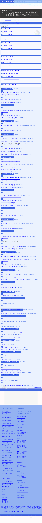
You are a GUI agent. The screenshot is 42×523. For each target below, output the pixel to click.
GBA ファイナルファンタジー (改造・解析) (8, 99)
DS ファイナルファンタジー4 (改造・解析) (8, 151)
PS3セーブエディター (4, 238)
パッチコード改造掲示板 (21, 441)
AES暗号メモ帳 (5, 507)
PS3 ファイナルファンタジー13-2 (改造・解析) (9, 287)
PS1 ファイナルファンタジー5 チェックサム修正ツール (10, 164)
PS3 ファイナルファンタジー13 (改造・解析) (8, 285)
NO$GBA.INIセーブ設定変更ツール (7, 439)
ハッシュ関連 (22, 507)
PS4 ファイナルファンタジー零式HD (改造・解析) (9, 349)
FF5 (13, 13)
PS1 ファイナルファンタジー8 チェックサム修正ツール (10, 211)
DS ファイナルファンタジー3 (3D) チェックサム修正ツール (11, 125)
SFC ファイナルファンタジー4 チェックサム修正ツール (10, 138)
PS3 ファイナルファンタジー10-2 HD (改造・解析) (9, 266)
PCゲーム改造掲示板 (20, 472)
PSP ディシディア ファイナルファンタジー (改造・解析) (10, 369)
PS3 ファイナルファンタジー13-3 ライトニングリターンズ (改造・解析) (13, 289)
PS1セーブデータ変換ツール (6, 423)
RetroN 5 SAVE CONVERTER (6, 455)
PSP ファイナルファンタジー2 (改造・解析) (8, 118)
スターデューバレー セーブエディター (8, 481)
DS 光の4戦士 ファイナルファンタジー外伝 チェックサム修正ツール (12, 332)
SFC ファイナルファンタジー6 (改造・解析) (8, 184)
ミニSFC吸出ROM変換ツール (6, 445)
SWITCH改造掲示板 (20, 465)
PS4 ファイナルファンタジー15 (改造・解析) (8, 295)
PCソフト (3, 491)
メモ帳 (2, 507)
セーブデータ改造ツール (5, 411)
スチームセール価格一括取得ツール (23, 487)
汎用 (21, 1)
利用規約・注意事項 (20, 497)
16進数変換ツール (20, 427)
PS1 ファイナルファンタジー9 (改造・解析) (8, 226)
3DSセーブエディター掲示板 (22, 447)
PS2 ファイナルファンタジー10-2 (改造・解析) (9, 264)
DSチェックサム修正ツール (6, 450)
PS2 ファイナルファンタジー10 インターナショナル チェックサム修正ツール (14, 236)
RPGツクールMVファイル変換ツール (8, 463)
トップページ (4, 406)
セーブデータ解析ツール (21, 424)
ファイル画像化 (25, 508)
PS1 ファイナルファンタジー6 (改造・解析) (8, 187)
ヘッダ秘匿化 (38, 508)
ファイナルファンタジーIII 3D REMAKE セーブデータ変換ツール (17, 15)
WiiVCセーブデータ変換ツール (6, 430)
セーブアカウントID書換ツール (6, 412)
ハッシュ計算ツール (28, 507)
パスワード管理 (3, 508)
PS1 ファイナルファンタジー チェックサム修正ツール (10, 94)
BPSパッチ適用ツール (5, 502)
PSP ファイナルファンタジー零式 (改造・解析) (9, 347)
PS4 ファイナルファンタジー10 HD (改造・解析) (9, 249)
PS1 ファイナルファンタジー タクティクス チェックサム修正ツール (12, 378)
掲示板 (19, 1)
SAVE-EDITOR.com (38, 515)
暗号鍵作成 (34, 507)
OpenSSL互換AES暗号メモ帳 (14, 507)
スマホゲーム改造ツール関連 (6, 471)
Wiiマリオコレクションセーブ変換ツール (8, 433)
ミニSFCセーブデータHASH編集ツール (8, 444)
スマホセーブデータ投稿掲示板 (21, 477)
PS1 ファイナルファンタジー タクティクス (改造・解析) (10, 383)
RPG (25, 1)
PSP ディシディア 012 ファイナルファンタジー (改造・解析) (11, 370)
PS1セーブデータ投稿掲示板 (21, 457)
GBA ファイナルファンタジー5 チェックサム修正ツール (10, 162)
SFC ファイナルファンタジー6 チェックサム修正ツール (10, 177)
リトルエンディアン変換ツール (22, 429)
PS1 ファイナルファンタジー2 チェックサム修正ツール (10, 110)
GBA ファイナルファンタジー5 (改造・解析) (8, 169)
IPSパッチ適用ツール (4, 500)
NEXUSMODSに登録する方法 (6, 487)
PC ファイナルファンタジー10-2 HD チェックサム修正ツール (11, 256)
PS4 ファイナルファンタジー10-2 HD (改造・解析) (9, 267)
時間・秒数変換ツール (20, 430)
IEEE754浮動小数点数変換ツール (22, 432)
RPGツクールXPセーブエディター (7, 466)
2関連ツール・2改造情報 (6, 420)
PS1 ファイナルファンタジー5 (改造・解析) (8, 171)
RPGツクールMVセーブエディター (7, 462)
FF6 (14, 13)
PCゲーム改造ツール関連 (6, 478)
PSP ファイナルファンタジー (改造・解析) (8, 102)
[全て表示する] (39, 17)
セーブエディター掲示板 (22, 440)
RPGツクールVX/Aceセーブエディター (8, 465)
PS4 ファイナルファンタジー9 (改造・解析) (8, 228)
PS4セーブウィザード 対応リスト (7, 426)
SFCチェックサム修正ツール (6, 447)
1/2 (31, 1)
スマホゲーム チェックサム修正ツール (8, 473)
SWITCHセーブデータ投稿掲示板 (21, 466)
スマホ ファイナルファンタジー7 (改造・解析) (9, 203)
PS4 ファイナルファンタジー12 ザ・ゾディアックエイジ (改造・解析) (13, 279)
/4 (28, 1)
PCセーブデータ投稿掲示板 (21, 473)
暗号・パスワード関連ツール (5, 506)
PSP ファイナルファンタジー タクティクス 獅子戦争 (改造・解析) (12, 385)
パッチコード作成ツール (21, 419)
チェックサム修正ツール (21, 421)
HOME (16, 1)
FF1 (6, 13)
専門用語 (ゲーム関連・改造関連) (22, 492)
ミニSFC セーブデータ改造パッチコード (8, 442)
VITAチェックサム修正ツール (7, 417)
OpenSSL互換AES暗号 (35, 506)
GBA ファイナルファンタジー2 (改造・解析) (8, 115)
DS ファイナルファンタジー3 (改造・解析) (8, 130)
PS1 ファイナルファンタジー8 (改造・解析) (8, 215)
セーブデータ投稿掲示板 (21, 442)
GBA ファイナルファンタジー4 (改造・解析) (8, 149)
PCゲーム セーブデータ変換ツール (7, 483)
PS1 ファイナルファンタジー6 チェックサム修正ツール (10, 180)
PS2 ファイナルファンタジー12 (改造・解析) (8, 277)
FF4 (11, 13)
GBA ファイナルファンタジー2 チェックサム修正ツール (10, 108)
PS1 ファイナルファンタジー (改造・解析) (8, 100)
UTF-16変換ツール (20, 435)
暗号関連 (12, 506)
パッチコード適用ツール (21, 418)
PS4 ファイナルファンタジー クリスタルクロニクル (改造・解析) (12, 313)
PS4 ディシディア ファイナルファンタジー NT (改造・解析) (11, 372)
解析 (23, 1)
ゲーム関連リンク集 (20, 490)
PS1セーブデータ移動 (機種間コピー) (8, 425)
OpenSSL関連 (29, 506)
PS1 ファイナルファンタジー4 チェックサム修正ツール (10, 141)
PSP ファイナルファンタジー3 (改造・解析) (8, 131)
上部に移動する (38, 387)
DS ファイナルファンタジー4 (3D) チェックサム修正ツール (11, 144)
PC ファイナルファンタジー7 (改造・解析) (8, 202)
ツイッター (40, 517)
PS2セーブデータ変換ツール (6, 422)
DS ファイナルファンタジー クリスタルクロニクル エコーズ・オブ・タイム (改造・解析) (16, 324)
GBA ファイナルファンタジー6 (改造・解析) (8, 185)
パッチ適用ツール (4, 499)
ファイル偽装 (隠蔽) (32, 508)
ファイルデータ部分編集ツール (22, 416)
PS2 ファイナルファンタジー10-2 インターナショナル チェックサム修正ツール (14, 259)
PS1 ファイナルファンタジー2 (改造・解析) (8, 117)
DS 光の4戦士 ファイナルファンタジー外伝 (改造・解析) (10, 337)
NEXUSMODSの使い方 (5, 486)
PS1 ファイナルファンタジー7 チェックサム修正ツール (10, 193)
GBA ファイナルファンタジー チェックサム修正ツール (10, 92)
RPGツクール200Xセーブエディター (7, 468)
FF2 (8, 13)
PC (38, 1)
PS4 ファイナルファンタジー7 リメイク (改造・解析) (10, 205)
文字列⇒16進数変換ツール (21, 433)
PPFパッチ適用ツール (5, 501)
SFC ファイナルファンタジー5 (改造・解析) (8, 167)
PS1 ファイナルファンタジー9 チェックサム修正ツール (10, 223)
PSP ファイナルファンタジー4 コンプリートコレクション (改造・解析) (13, 154)
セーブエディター (5, 413)
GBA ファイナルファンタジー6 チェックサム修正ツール (10, 179)
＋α (40, 1)
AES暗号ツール (22, 506)
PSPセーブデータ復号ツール (5, 380)
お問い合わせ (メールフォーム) (32, 517)
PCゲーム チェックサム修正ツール (7, 484)
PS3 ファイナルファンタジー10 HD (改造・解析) (9, 248)
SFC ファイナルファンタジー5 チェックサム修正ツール (10, 161)
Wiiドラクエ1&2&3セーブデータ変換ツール (8, 431)
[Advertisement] (21, 6)
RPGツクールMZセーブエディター (7, 460)
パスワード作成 (38, 507)
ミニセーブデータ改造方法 (7, 441)
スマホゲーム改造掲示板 (20, 476)
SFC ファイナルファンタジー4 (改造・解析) (8, 148)
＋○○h (27, 419)
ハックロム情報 (4, 497)
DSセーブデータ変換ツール (6, 436)
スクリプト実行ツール (20, 436)
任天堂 (36, 1)
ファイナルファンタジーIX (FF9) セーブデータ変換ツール (16, 14)
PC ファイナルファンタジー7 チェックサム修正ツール (10, 195)
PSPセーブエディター (4, 95)
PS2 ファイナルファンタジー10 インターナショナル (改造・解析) (12, 246)
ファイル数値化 (19, 508)
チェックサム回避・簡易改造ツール (23, 422)
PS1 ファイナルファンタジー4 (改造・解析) (8, 153)
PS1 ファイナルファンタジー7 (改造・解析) (8, 200)
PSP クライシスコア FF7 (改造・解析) (7, 359)
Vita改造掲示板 (20, 462)
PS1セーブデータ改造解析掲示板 (21, 456)
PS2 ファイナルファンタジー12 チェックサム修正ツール (10, 274)
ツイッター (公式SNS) (20, 482)
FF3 (10, 13)
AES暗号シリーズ (17, 506)
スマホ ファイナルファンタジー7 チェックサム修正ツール (11, 197)
